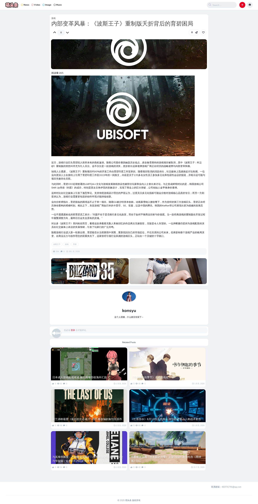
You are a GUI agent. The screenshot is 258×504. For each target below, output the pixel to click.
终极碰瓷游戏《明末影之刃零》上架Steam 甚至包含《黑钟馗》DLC (166, 459)
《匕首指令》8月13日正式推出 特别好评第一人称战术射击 (166, 419)
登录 (73, 330)
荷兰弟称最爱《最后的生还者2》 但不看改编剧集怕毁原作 (87, 419)
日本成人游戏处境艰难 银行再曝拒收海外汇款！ (81, 377)
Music (59, 4)
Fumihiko (167, 271)
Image (48, 4)
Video (37, 4)
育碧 (75, 244)
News (26, 4)
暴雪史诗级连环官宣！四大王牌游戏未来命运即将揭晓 (89, 271)
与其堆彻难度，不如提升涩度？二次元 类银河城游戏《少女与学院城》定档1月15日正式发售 (87, 459)
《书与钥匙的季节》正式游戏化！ (151, 377)
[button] (242, 5)
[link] (203, 32)
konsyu (129, 310)
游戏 (53, 18)
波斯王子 (56, 244)
